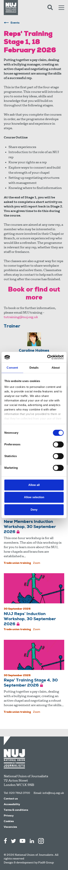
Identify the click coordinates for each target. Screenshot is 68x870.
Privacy (9, 816)
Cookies (9, 821)
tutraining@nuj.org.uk (21, 317)
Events (15, 23)
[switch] (58, 444)
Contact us (11, 799)
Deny (34, 509)
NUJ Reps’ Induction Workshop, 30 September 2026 (30, 619)
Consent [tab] (12, 367)
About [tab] (56, 367)
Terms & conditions (16, 810)
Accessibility (12, 804)
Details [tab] (34, 367)
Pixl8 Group (46, 862)
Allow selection (34, 497)
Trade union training (17, 563)
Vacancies (10, 827)
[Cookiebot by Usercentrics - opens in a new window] (48, 357)
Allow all (34, 484)
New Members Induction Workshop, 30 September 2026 (30, 527)
